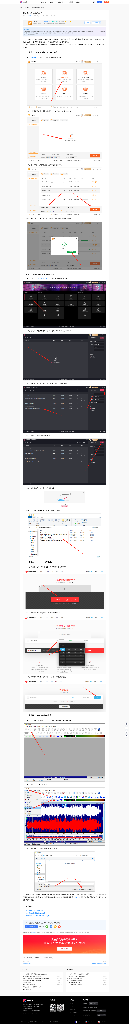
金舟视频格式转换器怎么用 (75, 984)
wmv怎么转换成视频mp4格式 (35, 913)
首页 (21, 7)
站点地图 (25, 1008)
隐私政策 (30, 1006)
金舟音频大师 (42, 278)
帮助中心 (70, 2)
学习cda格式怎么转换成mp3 (35, 910)
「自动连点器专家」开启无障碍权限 (31, 987)
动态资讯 (27, 7)
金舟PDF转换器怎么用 (74, 982)
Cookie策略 (36, 1006)
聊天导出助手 (72, 1016)
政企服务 (78, 2)
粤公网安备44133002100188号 (60, 1022)
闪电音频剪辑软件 (73, 1012)
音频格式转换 (48, 957)
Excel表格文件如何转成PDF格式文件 (77, 976)
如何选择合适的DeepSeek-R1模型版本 (32, 976)
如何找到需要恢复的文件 (28, 984)
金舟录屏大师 (72, 1009)
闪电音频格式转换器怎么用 (75, 980)
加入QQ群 (102, 1010)
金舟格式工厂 (35, 57)
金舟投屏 (71, 1003)
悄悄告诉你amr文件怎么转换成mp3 (37, 916)
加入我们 (41, 1004)
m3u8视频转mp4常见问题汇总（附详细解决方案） (35, 974)
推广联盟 (36, 1004)
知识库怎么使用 (26, 989)
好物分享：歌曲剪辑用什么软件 (99, 963)
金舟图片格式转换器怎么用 (75, 978)
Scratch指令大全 (26, 982)
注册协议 (25, 1006)
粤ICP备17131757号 (46, 1022)
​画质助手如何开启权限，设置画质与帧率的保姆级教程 (35, 978)
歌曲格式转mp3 (38, 957)
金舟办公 (78, 897)
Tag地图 (30, 1008)
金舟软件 (27, 15)
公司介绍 (25, 1004)
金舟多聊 (71, 1006)
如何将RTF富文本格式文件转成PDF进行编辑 (79, 974)
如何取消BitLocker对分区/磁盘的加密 (31, 980)
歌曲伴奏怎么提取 (27, 963)
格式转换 (29, 957)
